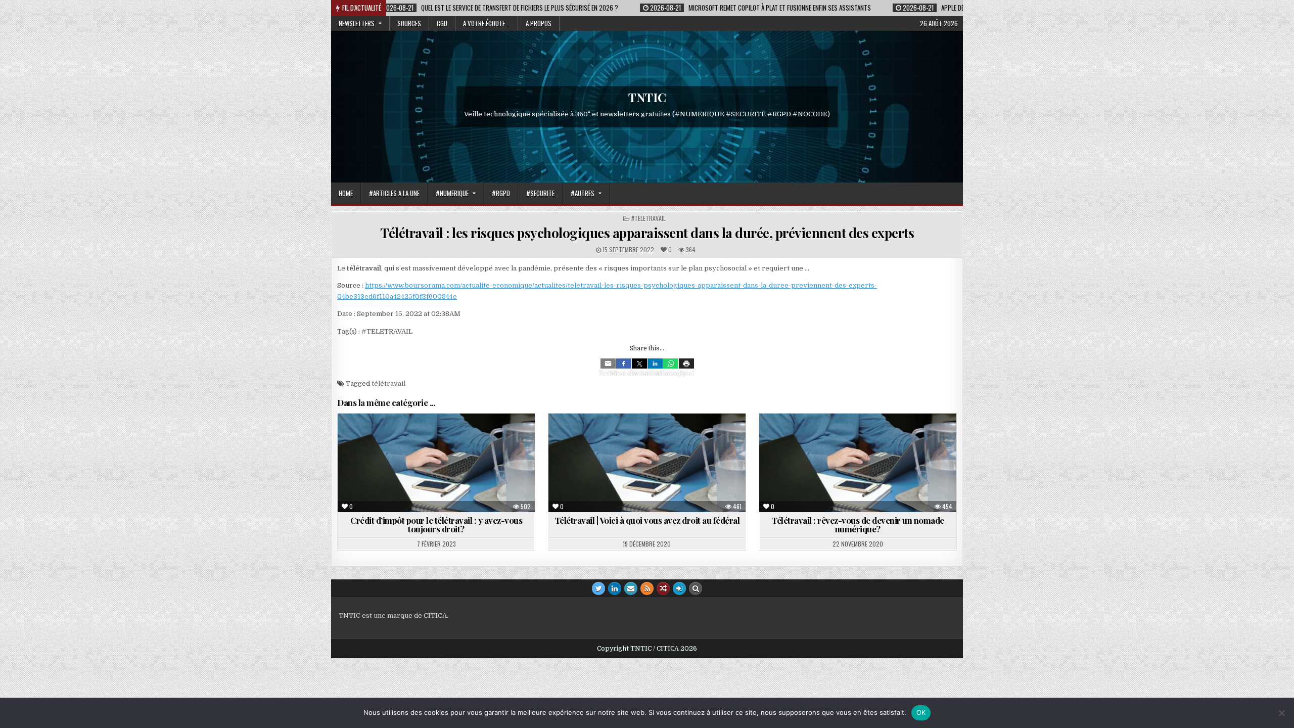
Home (346, 193)
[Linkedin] (655, 363)
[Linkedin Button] (614, 588)
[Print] (686, 363)
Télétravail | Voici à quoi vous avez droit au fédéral (647, 520)
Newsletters (357, 23)
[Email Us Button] (630, 588)
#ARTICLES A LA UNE (394, 193)
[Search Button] (695, 588)
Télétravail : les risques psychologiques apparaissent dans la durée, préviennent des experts (647, 233)
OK (921, 712)
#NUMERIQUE (452, 193)
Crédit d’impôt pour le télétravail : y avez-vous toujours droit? (436, 524)
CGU (442, 23)
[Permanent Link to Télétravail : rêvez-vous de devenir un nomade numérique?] (857, 463)
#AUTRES (582, 193)
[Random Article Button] (663, 588)
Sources (409, 23)
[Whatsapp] (670, 363)
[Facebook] (623, 363)
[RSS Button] (647, 588)
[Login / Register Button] (679, 588)
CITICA (435, 615)
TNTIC (647, 97)
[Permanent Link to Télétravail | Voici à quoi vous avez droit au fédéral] (647, 463)
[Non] (1281, 713)
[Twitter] (639, 363)
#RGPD (501, 193)
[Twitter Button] (598, 588)
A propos (538, 23)
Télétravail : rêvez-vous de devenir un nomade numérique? (857, 524)
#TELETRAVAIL (648, 218)
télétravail (388, 383)
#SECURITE (540, 193)
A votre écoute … (486, 23)
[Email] (608, 363)
